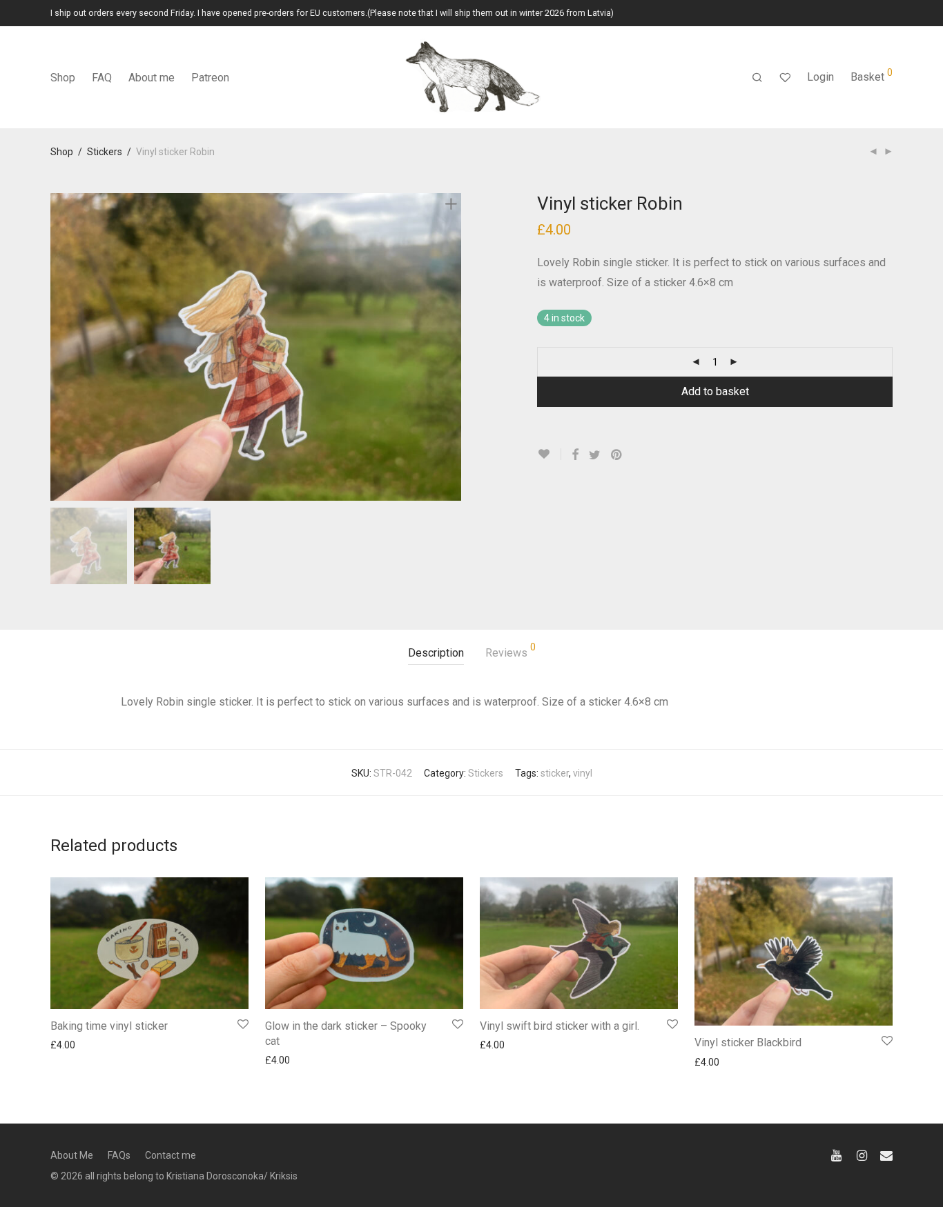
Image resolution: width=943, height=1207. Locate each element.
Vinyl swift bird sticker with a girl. (559, 1026)
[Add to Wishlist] (549, 454)
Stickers (104, 151)
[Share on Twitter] (595, 455)
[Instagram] (862, 1154)
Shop (62, 77)
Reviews (510, 650)
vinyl (582, 773)
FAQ (102, 77)
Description (436, 652)
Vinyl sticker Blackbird (747, 1042)
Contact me (170, 1155)
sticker (555, 773)
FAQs (119, 1155)
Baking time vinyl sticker (109, 1026)
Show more (68, 1044)
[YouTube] (837, 1154)
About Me (71, 1155)
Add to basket (715, 391)
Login (820, 76)
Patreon (210, 77)
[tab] (436, 653)
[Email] (886, 1154)
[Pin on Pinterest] (617, 455)
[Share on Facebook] (575, 455)
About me (151, 77)
